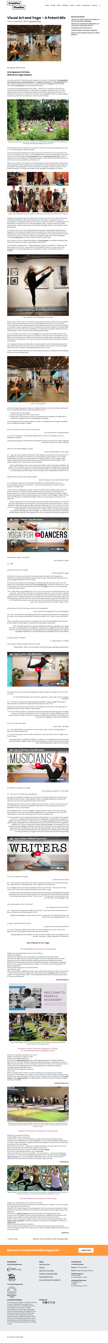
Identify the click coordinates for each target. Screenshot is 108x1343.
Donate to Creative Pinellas (48, 1274)
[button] (99, 5)
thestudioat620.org (62, 980)
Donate (52, 5)
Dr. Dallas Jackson (21, 1078)
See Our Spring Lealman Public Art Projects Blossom (85, 33)
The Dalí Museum (59, 82)
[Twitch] (54, 1302)
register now (11, 1222)
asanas (51, 84)
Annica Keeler (43, 240)
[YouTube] (51, 1302)
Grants (78, 5)
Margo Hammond (35, 21)
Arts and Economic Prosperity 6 (49, 1280)
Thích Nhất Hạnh (16, 237)
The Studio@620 (62, 80)
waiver (47, 1150)
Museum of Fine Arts (44, 82)
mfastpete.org (64, 1162)
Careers (42, 1267)
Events (72, 5)
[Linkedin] (49, 1302)
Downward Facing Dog (51, 156)
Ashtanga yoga (42, 585)
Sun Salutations (33, 156)
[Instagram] (46, 1302)
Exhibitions (65, 5)
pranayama (19, 85)
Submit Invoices (44, 1264)
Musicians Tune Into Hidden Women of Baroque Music (50, 1239)
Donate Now (86, 1250)
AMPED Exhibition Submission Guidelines (84, 30)
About (47, 5)
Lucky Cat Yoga (22, 1213)
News (58, 5)
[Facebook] (43, 1302)
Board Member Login (46, 1277)
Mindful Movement (23, 1060)
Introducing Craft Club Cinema (81, 28)
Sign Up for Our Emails (46, 1271)
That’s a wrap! (13, 1239)
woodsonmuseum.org (61, 1083)
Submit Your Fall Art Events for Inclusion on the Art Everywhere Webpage (85, 20)
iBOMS (51, 973)
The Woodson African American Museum (20, 82)
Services (94, 5)
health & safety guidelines (15, 1221)
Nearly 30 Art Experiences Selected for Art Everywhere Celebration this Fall (85, 24)
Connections (86, 5)
